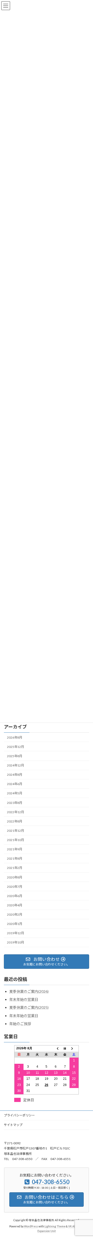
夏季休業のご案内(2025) (29, 1007)
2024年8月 (14, 775)
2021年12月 (15, 831)
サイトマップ (13, 1125)
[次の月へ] (74, 1048)
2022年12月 (15, 812)
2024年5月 (14, 793)
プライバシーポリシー (19, 1115)
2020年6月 (14, 896)
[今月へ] (64, 1048)
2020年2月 (14, 914)
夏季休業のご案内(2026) (29, 991)
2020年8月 (14, 877)
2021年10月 (15, 840)
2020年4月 (14, 905)
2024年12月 (15, 765)
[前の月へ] (55, 1048)
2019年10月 (15, 942)
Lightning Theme (54, 1226)
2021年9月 (14, 849)
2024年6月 (14, 784)
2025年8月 (14, 756)
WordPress (31, 1226)
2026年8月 (14, 737)
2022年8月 (14, 821)
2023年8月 (14, 802)
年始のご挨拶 (20, 1023)
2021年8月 (14, 858)
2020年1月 (14, 924)
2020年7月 (14, 887)
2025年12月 (15, 747)
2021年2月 (14, 868)
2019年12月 (15, 933)
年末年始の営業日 (23, 999)
